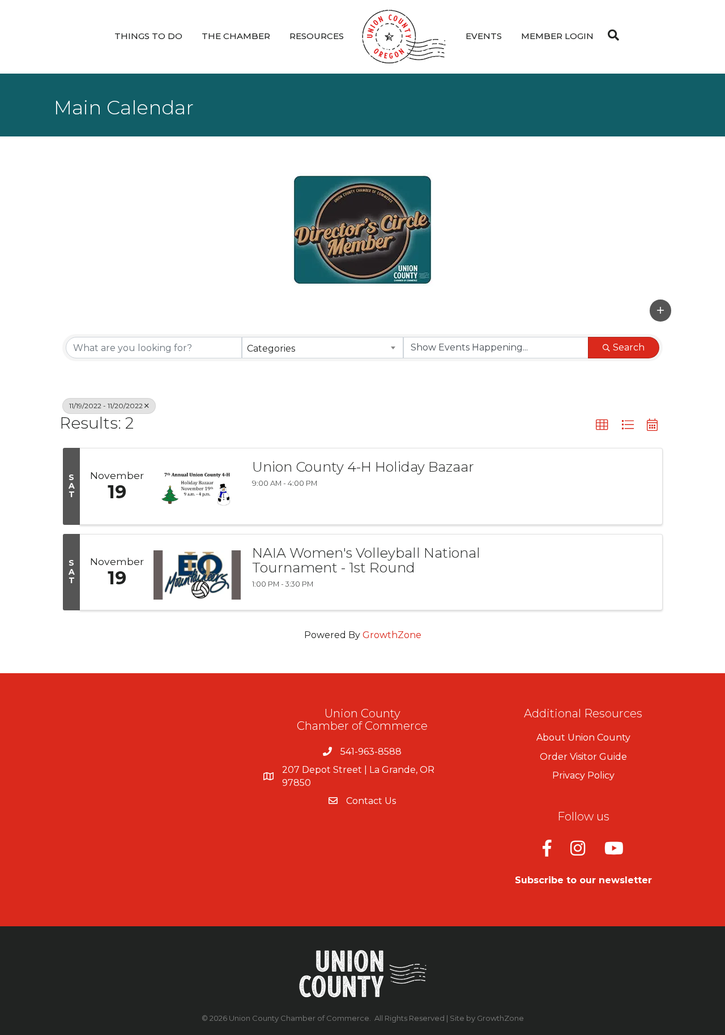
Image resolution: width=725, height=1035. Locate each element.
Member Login (557, 36)
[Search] (610, 35)
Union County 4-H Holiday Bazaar (363, 467)
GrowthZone (391, 635)
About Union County (583, 737)
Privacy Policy (583, 775)
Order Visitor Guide (583, 756)
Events (484, 36)
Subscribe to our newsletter (583, 880)
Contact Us (371, 801)
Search (629, 347)
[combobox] (322, 347)
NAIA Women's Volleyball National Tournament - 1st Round (366, 561)
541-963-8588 (371, 751)
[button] (660, 310)
